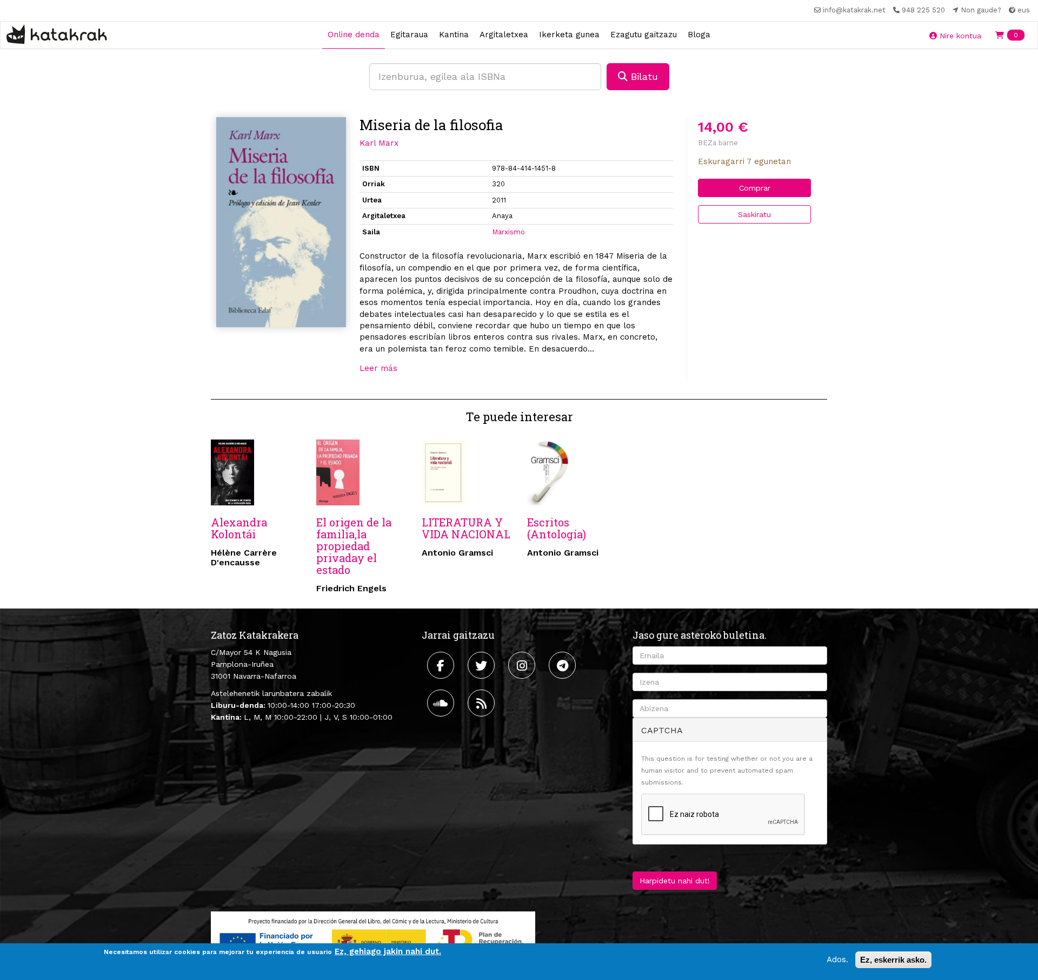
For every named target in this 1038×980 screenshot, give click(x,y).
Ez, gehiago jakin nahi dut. (388, 951)
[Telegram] (563, 665)
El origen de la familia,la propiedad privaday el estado (353, 546)
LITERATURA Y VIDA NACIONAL (466, 528)
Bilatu (643, 76)
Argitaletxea (504, 34)
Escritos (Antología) (556, 528)
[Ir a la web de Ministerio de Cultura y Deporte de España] (373, 939)
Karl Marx (379, 143)
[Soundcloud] (442, 703)
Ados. (837, 959)
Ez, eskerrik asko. (893, 959)
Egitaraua (409, 34)
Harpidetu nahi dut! (675, 880)
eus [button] (1022, 10)
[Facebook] (442, 665)
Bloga (699, 34)
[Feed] (482, 703)
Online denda (354, 34)
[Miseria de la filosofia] (281, 222)
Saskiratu (754, 214)
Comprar (754, 188)
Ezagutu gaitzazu (643, 34)
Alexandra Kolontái (239, 528)
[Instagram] (523, 665)
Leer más (378, 368)
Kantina (454, 34)
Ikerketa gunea (569, 34)
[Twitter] (482, 665)
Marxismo (508, 232)
